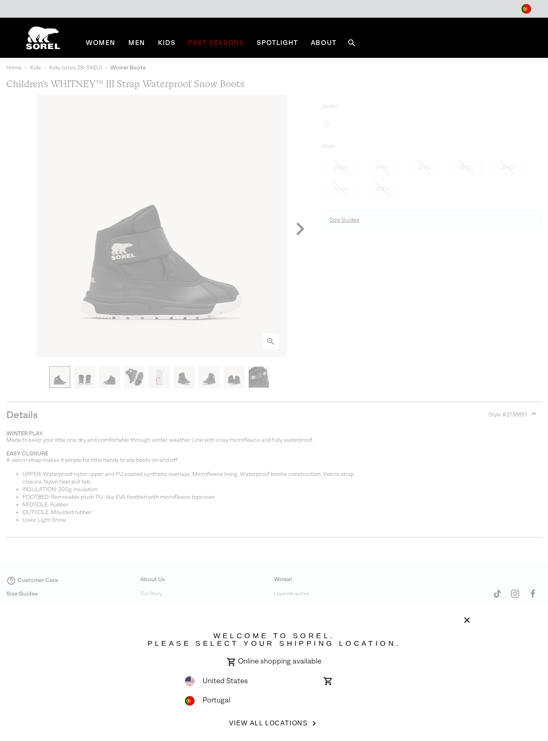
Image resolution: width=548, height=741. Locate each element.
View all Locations (268, 723)
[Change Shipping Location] (526, 9)
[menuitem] (100, 43)
